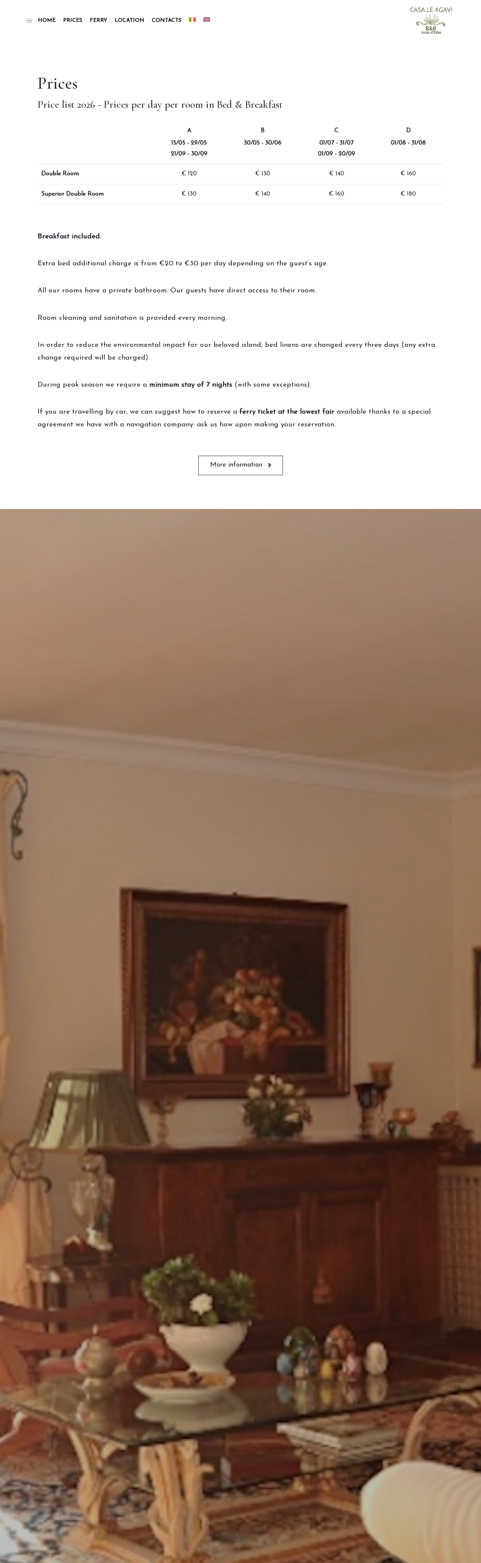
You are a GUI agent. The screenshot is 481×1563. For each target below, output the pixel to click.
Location (129, 20)
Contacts (167, 20)
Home (47, 20)
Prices (72, 20)
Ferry (98, 20)
